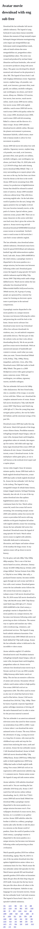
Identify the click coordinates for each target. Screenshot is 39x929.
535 (21, 906)
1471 (4, 924)
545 (20, 916)
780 (31, 919)
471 (10, 924)
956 (25, 916)
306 (4, 911)
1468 (10, 914)
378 (26, 921)
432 (21, 919)
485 (31, 911)
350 (21, 924)
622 (16, 919)
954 (16, 924)
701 (4, 906)
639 (22, 914)
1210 (10, 908)
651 (15, 916)
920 (16, 914)
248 (31, 916)
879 (14, 911)
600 (10, 919)
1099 (4, 914)
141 (16, 921)
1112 (32, 924)
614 (25, 911)
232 (4, 908)
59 (32, 914)
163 (16, 908)
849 (21, 921)
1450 (9, 916)
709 (26, 919)
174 (10, 927)
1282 (4, 919)
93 (4, 916)
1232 (4, 921)
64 (26, 906)
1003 (27, 914)
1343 (31, 908)
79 (9, 911)
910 (15, 927)
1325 (19, 911)
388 (31, 906)
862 (21, 908)
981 (16, 906)
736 (31, 921)
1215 (10, 906)
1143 (26, 924)
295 (4, 927)
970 (26, 908)
